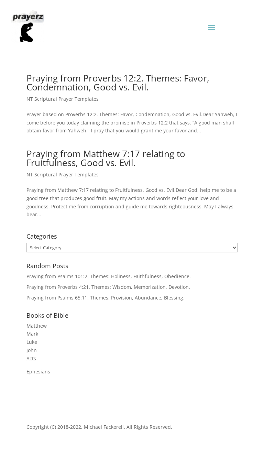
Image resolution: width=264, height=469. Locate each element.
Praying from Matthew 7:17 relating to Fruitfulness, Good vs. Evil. (105, 158)
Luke (31, 342)
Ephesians (38, 371)
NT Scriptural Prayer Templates (62, 99)
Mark (32, 333)
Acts (31, 358)
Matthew (36, 326)
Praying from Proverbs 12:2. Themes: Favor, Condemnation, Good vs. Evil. (117, 82)
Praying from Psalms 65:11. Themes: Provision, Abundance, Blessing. (105, 297)
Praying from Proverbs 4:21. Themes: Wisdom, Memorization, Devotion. (108, 287)
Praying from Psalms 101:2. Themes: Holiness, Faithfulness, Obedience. (108, 276)
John (31, 350)
